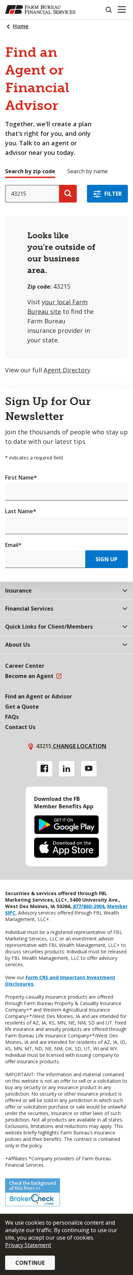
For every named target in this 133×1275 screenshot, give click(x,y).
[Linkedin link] (66, 768)
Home (21, 26)
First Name (21, 477)
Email (13, 545)
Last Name (20, 511)
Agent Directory (67, 370)
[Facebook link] (44, 768)
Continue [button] (30, 1262)
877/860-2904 (88, 906)
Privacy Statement (28, 1245)
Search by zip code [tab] (30, 171)
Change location (78, 746)
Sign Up (106, 559)
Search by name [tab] (87, 171)
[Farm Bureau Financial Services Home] (40, 9)
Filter (113, 193)
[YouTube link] (89, 768)
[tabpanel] (66, 280)
